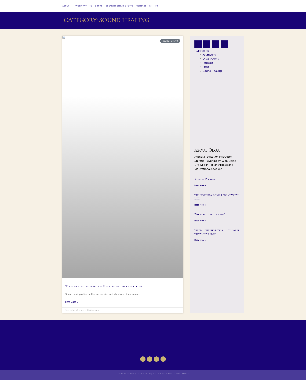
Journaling (209, 54)
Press (206, 66)
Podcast (208, 62)
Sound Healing (212, 70)
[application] (70, 6)
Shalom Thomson (205, 179)
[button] (198, 44)
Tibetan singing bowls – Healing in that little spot (105, 286)
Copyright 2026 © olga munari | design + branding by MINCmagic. (153, 373)
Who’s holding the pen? (209, 214)
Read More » (71, 302)
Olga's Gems (211, 58)
